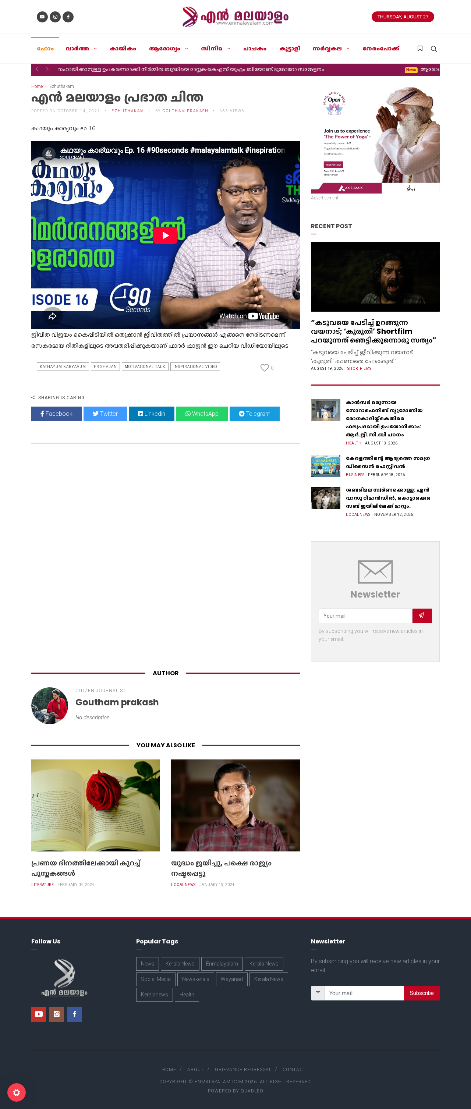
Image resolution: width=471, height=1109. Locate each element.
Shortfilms (359, 368)
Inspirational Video (195, 367)
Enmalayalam (222, 964)
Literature (42, 885)
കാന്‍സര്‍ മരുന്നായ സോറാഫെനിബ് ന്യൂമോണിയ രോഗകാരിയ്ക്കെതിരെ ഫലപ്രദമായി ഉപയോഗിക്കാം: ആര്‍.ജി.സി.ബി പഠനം (384, 418)
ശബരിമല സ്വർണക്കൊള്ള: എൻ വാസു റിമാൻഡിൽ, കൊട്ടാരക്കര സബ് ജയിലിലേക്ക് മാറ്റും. (388, 498)
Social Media (156, 979)
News (147, 964)
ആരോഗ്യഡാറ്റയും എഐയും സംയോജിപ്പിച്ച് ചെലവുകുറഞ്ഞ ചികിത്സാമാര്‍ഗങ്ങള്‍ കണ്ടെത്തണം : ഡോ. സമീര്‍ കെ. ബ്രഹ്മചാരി (220, 69)
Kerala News (180, 964)
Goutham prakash (186, 111)
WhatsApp (205, 413)
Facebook (58, 413)
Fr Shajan (105, 367)
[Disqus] (165, 558)
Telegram (257, 413)
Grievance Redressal (243, 1069)
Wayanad (232, 979)
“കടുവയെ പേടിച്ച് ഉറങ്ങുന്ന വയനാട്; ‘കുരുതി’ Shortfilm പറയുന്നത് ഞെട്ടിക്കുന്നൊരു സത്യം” (373, 331)
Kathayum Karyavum (63, 367)
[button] (36, 69)
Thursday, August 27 (403, 17)
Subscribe (422, 993)
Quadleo (252, 1091)
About (195, 1069)
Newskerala (195, 979)
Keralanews (154, 995)
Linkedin (154, 413)
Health (353, 443)
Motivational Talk (145, 367)
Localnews (183, 885)
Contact (294, 1069)
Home (37, 86)
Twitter (108, 413)
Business (355, 475)
